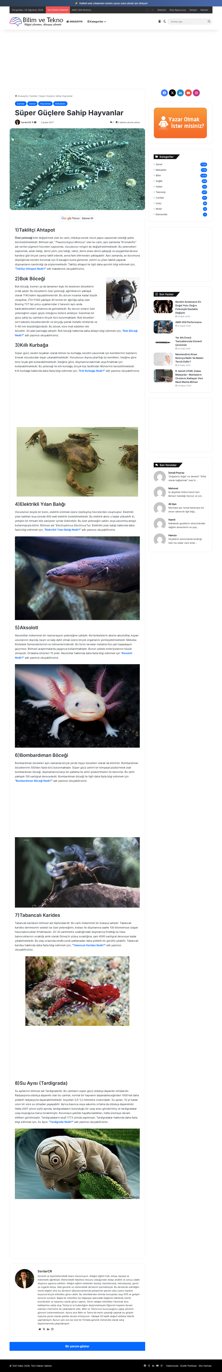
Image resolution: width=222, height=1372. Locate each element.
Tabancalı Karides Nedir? (89, 945)
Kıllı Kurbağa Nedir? (91, 370)
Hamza (172, 535)
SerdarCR (26, 122)
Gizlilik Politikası (188, 1365)
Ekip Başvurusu (178, 10)
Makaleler (60, 103)
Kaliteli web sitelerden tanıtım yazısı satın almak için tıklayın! (111, 3)
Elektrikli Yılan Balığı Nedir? (62, 529)
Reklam (204, 10)
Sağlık (159, 181)
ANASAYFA (76, 21)
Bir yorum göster (77, 1346)
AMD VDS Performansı (188, 322)
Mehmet (173, 488)
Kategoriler (96, 21)
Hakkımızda (172, 1365)
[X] (44, 1329)
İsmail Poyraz (176, 472)
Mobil (159, 208)
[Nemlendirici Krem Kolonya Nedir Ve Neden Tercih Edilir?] (163, 359)
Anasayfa (22, 96)
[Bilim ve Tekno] (37, 21)
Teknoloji (160, 192)
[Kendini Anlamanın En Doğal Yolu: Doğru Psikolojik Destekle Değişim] (163, 306)
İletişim (193, 10)
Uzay (158, 203)
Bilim (158, 175)
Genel (32, 103)
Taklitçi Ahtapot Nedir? (30, 268)
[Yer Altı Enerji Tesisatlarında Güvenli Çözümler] (163, 342)
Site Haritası (205, 1365)
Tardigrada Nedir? (61, 1122)
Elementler (162, 214)
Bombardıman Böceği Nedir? (34, 780)
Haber (159, 186)
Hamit (171, 519)
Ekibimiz (161, 10)
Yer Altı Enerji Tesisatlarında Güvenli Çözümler (188, 341)
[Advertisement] (111, 59)
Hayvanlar (45, 103)
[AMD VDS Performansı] (163, 326)
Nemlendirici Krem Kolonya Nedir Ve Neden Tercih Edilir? (189, 358)
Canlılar (33, 96)
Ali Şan (172, 503)
